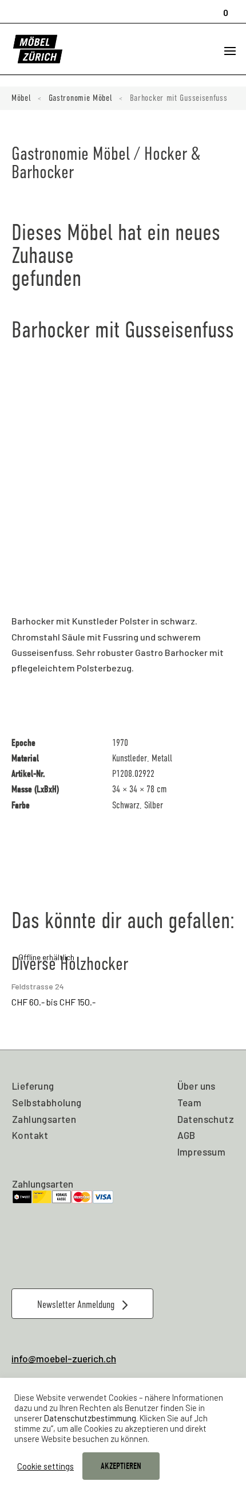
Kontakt (30, 1135)
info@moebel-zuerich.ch (63, 1358)
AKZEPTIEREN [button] (121, 1466)
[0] (222, 7)
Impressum (201, 1151)
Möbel (21, 98)
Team (189, 1102)
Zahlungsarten (44, 1119)
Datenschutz (205, 1119)
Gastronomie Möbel (81, 98)
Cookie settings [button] (45, 1466)
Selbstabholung (47, 1102)
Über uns (196, 1085)
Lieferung (33, 1085)
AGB (186, 1135)
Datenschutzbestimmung (90, 1418)
